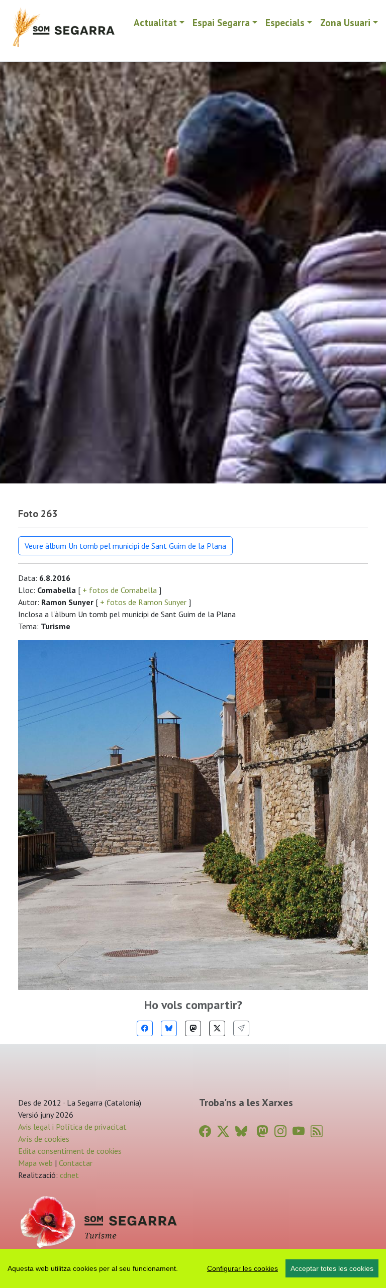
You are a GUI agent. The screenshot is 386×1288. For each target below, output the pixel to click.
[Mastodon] (193, 1028)
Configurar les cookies (242, 1268)
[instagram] (280, 1131)
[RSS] (317, 1131)
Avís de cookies (43, 1139)
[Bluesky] (169, 1028)
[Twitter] (217, 1028)
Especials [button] (285, 22)
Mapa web (35, 1163)
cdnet (68, 1175)
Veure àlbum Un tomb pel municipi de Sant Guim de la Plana (125, 546)
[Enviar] (241, 1028)
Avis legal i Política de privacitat (72, 1127)
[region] (193, 1268)
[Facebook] (145, 1028)
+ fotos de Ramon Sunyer (143, 602)
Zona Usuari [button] (345, 22)
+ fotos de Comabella (119, 590)
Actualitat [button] (155, 22)
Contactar (75, 1163)
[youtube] (299, 1131)
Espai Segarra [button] (221, 22)
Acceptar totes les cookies (332, 1268)
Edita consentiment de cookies (70, 1151)
